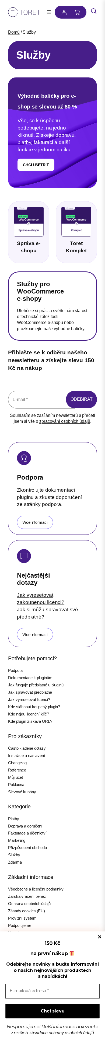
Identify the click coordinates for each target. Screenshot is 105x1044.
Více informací (35, 522)
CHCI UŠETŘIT (36, 165)
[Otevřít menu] (49, 12)
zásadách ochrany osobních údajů (61, 1033)
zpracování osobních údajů (64, 421)
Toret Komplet (76, 246)
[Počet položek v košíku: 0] (78, 12)
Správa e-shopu (28, 246)
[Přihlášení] (63, 12)
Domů (14, 32)
